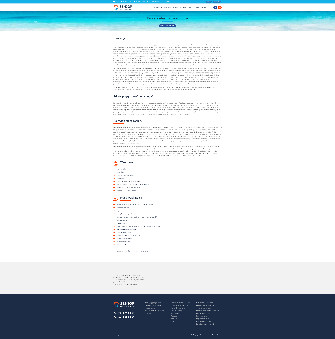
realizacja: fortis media (121, 335)
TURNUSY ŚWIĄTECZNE (201, 7)
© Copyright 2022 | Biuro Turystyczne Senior (206, 335)
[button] (209, 2)
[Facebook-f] (215, 7)
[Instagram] (220, 7)
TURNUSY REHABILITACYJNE (182, 7)
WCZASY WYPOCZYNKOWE (162, 7)
